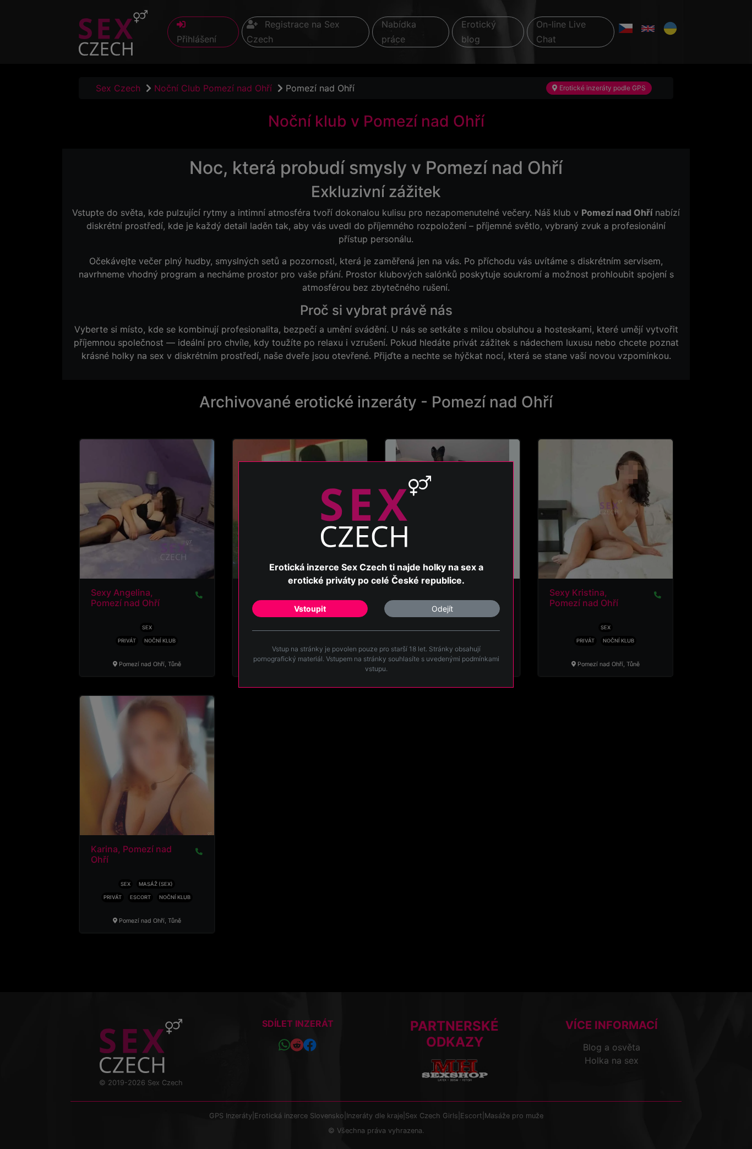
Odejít (442, 608)
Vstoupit (310, 608)
